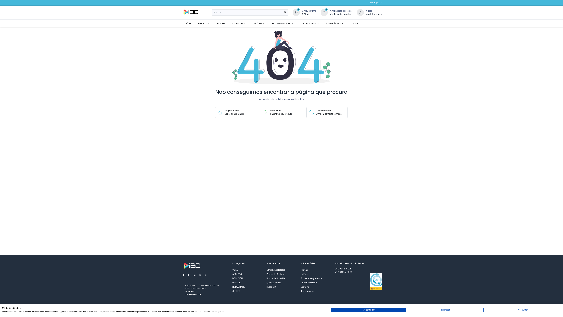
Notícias (304, 274)
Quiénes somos (274, 282)
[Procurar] (285, 12)
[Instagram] (195, 275)
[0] (296, 12)
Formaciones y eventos (311, 278)
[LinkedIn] (189, 275)
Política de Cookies (275, 274)
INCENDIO (236, 282)
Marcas (304, 270)
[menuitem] (187, 23)
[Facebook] (184, 275)
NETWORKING (238, 287)
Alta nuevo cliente (309, 282)
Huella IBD (271, 287)
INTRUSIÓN (237, 278)
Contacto (305, 287)
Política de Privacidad (276, 278)
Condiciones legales (276, 270)
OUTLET (236, 291)
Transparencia (307, 291)
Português (375, 2)
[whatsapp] (206, 275)
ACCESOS (237, 274)
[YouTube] (200, 275)
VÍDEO (235, 270)
